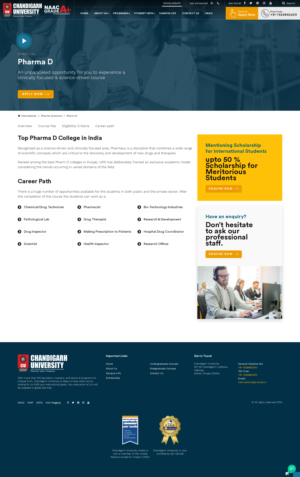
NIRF (30, 402)
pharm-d (72, 115)
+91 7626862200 (247, 374)
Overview (25, 126)
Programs (120, 13)
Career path (104, 126)
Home (84, 13)
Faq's (209, 13)
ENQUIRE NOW (221, 188)
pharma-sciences (51, 115)
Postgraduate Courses (163, 368)
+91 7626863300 (247, 367)
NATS (39, 402)
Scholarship (113, 377)
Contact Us (190, 13)
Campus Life (167, 13)
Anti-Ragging (53, 402)
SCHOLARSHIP (172, 3)
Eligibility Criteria (75, 126)
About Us (100, 13)
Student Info (143, 13)
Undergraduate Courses (164, 363)
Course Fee (47, 126)
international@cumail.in (252, 382)
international (28, 115)
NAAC (21, 402)
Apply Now (32, 94)
